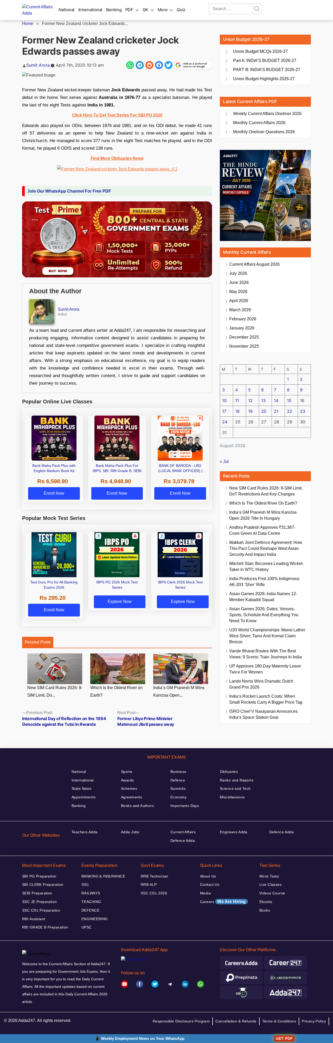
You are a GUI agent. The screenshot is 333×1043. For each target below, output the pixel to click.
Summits (177, 788)
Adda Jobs (130, 832)
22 (289, 411)
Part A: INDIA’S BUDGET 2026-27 (264, 60)
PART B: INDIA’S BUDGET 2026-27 (266, 69)
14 (276, 400)
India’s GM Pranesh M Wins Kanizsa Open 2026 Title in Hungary (263, 515)
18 (237, 411)
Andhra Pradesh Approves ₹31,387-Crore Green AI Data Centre (262, 530)
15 (289, 400)
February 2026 (242, 319)
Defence (177, 780)
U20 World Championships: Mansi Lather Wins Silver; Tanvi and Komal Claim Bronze (267, 636)
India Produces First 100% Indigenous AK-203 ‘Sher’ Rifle (264, 581)
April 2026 (238, 300)
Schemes (129, 788)
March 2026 (240, 310)
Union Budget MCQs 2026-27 (260, 51)
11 (237, 400)
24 (224, 421)
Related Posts (38, 642)
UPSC (86, 927)
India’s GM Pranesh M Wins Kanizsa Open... (178, 691)
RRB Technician (154, 876)
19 (250, 411)
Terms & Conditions (279, 1021)
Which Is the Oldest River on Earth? (116, 691)
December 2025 (244, 337)
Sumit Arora (38, 65)
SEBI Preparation (37, 893)
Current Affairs (183, 832)
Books (264, 910)
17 (224, 411)
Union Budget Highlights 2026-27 (264, 79)
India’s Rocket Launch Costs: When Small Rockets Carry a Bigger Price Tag (265, 699)
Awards (127, 780)
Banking (113, 9)
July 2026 (238, 273)
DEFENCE (90, 910)
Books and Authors (137, 806)
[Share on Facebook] (159, 65)
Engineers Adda (233, 832)
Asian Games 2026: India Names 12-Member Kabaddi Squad (263, 597)
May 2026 (238, 291)
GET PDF (284, 1038)
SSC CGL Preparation (41, 910)
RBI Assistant (33, 919)
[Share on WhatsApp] (130, 65)
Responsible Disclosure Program (181, 1021)
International (90, 9)
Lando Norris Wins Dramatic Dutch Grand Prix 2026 (261, 684)
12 (250, 400)
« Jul (224, 461)
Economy (178, 797)
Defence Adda (182, 840)
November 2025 (244, 346)
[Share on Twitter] (168, 65)
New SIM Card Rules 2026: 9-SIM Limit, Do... (54, 691)
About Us (208, 876)
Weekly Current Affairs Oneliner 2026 (267, 113)
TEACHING (91, 902)
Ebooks (265, 902)
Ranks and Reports (236, 780)
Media (205, 893)
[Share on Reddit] (149, 65)
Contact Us (209, 884)
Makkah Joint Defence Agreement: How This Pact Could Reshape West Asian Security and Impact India (265, 548)
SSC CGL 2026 (154, 893)
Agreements (131, 797)
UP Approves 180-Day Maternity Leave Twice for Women (265, 669)
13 (263, 400)
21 (276, 411)
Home (27, 23)
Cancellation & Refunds (235, 1021)
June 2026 (239, 282)
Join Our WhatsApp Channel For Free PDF (69, 191)
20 (263, 411)
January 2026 (241, 328)
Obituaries (229, 771)
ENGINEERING (94, 919)
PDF (129, 9)
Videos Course (272, 893)
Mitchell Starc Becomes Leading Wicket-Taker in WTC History (266, 566)
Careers (223, 901)
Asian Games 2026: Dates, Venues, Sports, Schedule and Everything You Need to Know (263, 615)
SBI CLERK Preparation (42, 884)
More (163, 9)
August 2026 (254, 264)
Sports (126, 771)
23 (302, 411)
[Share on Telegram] (140, 65)
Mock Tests (269, 876)
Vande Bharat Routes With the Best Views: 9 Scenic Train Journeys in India (265, 654)
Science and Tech (235, 788)
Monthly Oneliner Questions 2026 (264, 132)
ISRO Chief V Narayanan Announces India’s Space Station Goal (263, 714)
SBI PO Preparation (39, 876)
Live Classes (270, 884)
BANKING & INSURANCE (103, 876)
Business (178, 771)
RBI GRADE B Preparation (45, 927)
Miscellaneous (232, 797)
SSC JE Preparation (39, 902)
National (66, 9)
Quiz (181, 9)
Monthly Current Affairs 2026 (259, 122)
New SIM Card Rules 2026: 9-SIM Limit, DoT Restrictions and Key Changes (266, 491)
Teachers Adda (84, 832)
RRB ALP (149, 884)
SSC (85, 884)
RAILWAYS (90, 893)
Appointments (83, 797)
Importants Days (184, 806)
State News (81, 788)
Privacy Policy (314, 1021)
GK (145, 9)
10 (224, 400)
